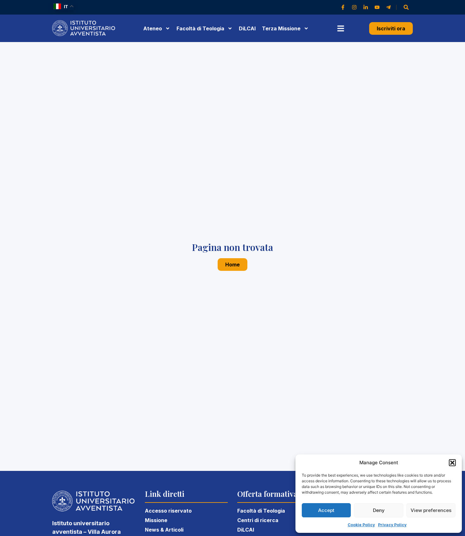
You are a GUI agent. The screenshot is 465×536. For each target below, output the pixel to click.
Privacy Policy (392, 524)
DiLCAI (247, 28)
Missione (156, 520)
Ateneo (152, 28)
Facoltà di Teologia (261, 511)
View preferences (431, 510)
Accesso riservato (168, 511)
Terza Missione (281, 28)
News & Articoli (164, 530)
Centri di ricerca (257, 520)
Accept (326, 510)
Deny (379, 510)
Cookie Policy (361, 524)
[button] (452, 463)
